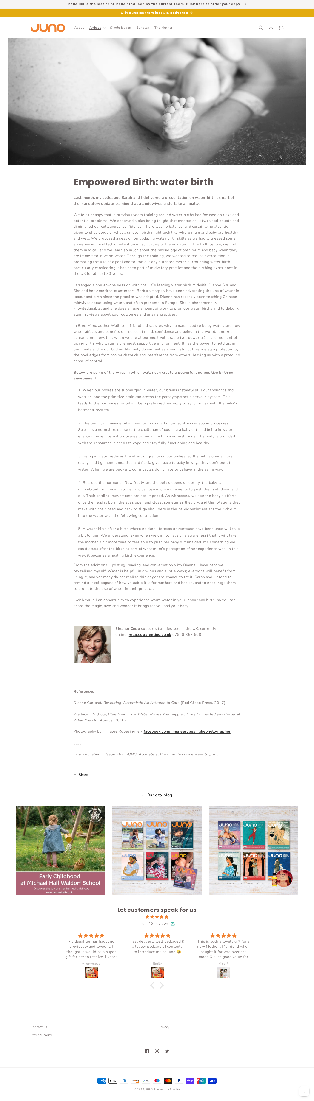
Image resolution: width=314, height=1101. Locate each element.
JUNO (149, 1089)
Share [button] (83, 775)
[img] (157, 916)
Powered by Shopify (167, 1089)
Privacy (163, 1027)
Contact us (39, 1027)
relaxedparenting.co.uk (150, 634)
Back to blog (159, 795)
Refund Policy (41, 1035)
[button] (97, 28)
